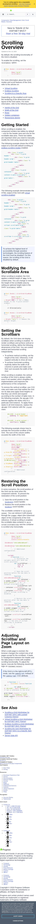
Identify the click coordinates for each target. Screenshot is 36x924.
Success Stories (8, 797)
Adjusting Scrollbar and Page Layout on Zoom (15, 641)
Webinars (6, 784)
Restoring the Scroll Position (14, 483)
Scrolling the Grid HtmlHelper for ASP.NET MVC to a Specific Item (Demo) (18, 731)
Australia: (15, 812)
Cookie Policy (5, 911)
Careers (5, 871)
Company (6, 863)
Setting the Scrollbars (11, 332)
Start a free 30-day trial (18, 33)
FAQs (5, 791)
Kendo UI (3, 760)
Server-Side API (11, 735)
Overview (9, 21)
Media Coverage (8, 869)
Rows (7, 113)
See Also (9, 708)
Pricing (5, 769)
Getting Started (15, 125)
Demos (5, 776)
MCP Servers (4, 763)
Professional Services (9, 785)
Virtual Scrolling (11, 88)
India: (14, 809)
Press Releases (8, 868)
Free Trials (6, 768)
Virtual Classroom (8, 788)
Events (5, 790)
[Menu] (3, 14)
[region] (18, 912)
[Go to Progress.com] (5, 850)
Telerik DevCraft (5, 757)
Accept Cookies (18, 916)
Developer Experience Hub (11, 775)
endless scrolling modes (11, 148)
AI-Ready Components (15, 763)
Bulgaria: (14, 810)
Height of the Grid (12, 108)
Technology (6, 865)
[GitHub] (8, 826)
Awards (5, 866)
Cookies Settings (18, 921)
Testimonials (7, 799)
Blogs (5, 782)
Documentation (7, 778)
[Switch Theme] (33, 14)
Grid (23, 20)
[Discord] (8, 828)
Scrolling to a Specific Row (15, 93)
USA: (13, 806)
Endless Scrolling (12, 91)
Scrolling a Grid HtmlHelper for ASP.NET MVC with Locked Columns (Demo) (17, 714)
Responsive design (12, 118)
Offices (5, 872)
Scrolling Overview (12, 45)
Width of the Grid (11, 110)
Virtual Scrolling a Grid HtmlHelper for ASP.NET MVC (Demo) (18, 720)
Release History (8, 779)
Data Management (15, 20)
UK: (13, 807)
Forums (5, 781)
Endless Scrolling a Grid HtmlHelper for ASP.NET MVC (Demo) (19, 725)
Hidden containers (12, 115)
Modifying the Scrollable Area (15, 270)
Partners (5, 787)
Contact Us (6, 804)
